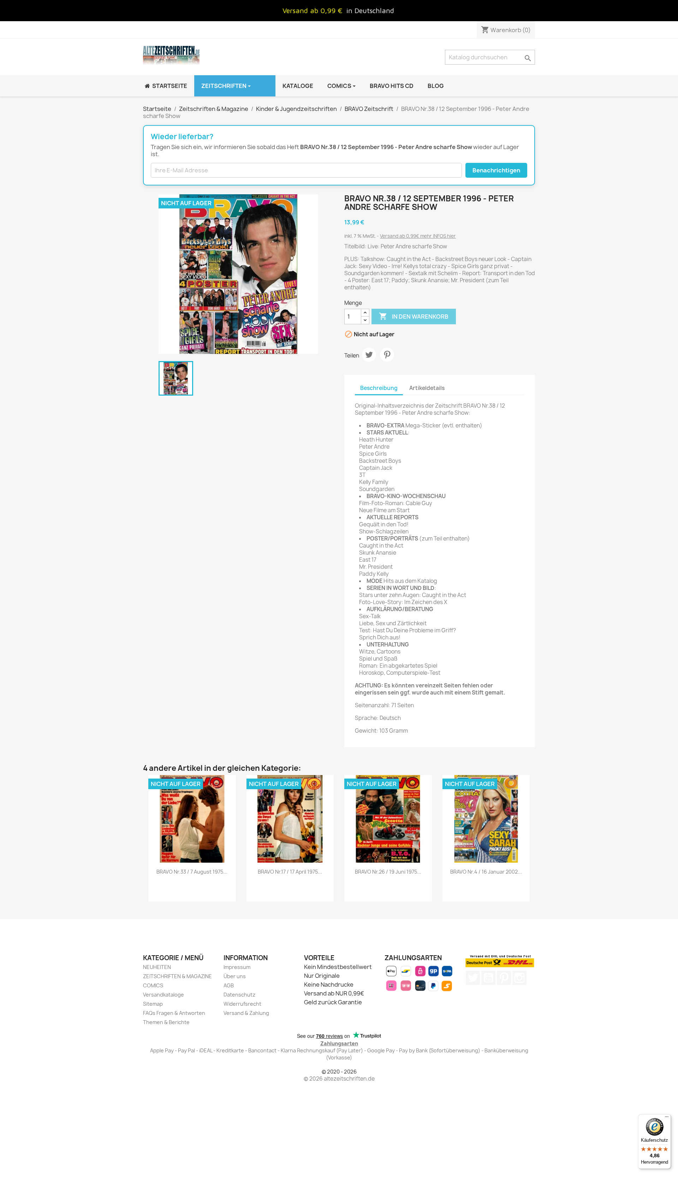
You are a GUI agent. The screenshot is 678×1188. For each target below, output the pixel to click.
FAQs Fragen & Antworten (174, 1013)
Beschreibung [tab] (379, 388)
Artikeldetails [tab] (427, 388)
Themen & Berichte (166, 1022)
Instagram (519, 978)
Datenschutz (239, 994)
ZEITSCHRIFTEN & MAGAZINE (177, 976)
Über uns (235, 976)
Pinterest (387, 355)
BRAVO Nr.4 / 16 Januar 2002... (486, 871)
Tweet (369, 355)
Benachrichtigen (496, 170)
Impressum (237, 967)
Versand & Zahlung (246, 1013)
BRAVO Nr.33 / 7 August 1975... (191, 871)
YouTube (488, 978)
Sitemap (153, 1003)
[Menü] (666, 1118)
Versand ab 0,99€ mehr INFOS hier (418, 236)
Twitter (473, 978)
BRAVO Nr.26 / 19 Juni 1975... (388, 871)
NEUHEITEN (157, 967)
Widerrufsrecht (242, 1003)
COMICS (153, 985)
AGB (229, 985)
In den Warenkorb (413, 316)
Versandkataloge (163, 994)
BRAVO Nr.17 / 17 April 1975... (290, 871)
